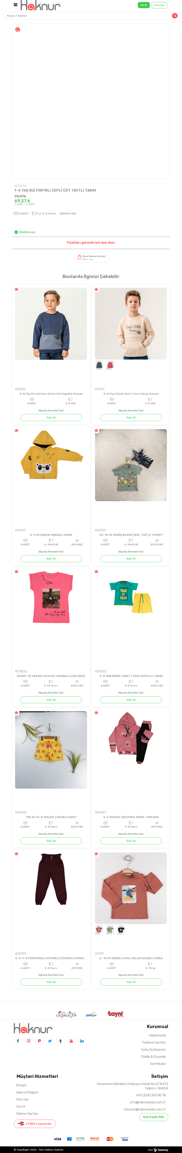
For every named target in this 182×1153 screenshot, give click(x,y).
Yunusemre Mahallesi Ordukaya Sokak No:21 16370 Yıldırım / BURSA (132, 1086)
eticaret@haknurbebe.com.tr (145, 1109)
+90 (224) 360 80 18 (151, 1095)
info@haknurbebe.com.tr (148, 1102)
